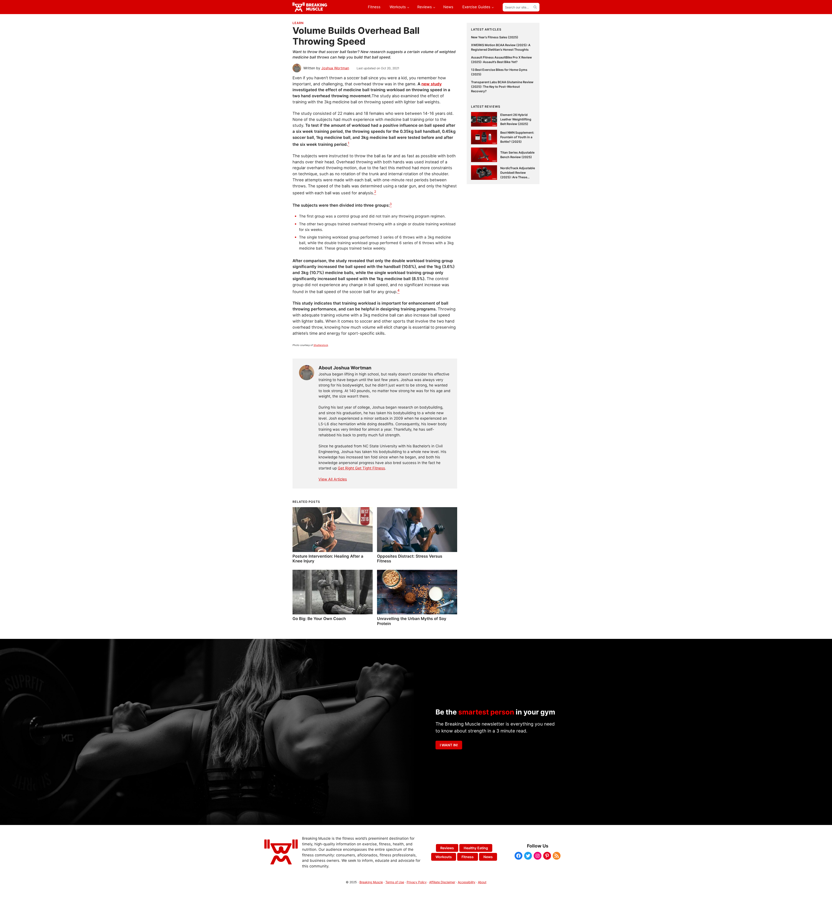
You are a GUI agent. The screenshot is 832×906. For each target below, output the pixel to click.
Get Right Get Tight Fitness (361, 468)
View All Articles (332, 479)
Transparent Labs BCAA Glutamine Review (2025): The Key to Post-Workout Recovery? (502, 86)
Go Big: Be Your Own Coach (319, 618)
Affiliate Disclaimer (442, 882)
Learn (298, 23)
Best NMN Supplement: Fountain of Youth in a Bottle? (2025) (517, 137)
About (482, 882)
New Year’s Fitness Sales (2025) (494, 37)
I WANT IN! (449, 745)
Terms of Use (394, 882)
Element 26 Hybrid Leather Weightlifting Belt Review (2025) (515, 119)
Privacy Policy (417, 882)
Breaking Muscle (371, 882)
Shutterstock (321, 345)
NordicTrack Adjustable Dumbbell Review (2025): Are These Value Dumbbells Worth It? (517, 177)
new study (431, 83)
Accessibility (466, 882)
